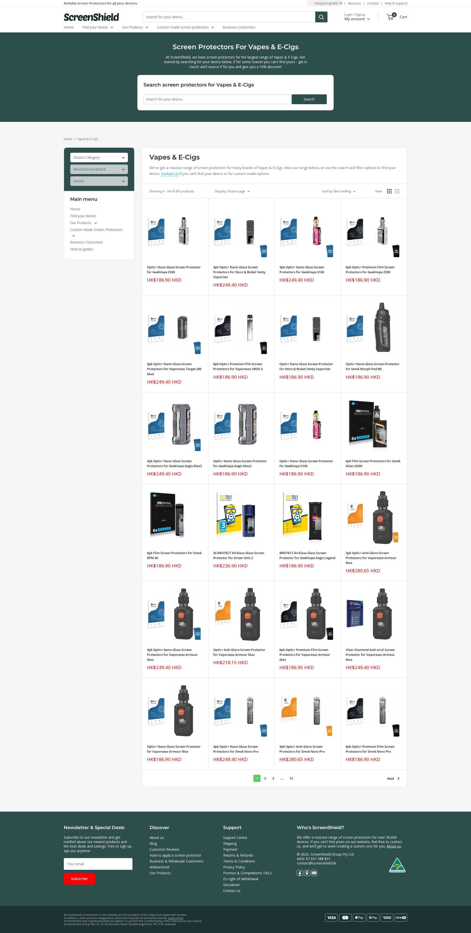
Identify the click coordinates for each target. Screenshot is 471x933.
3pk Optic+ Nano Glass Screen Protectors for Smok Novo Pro (236, 749)
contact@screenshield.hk (316, 863)
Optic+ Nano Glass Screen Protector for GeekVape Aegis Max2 (240, 463)
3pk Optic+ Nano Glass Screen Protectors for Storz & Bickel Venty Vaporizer (239, 272)
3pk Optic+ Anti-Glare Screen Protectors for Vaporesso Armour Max (371, 558)
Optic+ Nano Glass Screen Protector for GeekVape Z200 (174, 269)
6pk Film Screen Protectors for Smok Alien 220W (373, 463)
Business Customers (239, 27)
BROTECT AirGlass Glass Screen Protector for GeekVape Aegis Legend (307, 555)
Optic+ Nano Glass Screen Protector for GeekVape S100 (306, 463)
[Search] (321, 17)
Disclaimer (231, 884)
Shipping (229, 843)
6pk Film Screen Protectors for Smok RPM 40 (174, 555)
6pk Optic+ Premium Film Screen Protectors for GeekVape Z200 (370, 269)
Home (69, 27)
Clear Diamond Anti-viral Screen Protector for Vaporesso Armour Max (370, 654)
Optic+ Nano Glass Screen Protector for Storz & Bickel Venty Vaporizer (306, 366)
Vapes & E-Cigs (87, 139)
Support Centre (235, 837)
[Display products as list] (397, 191)
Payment (230, 849)
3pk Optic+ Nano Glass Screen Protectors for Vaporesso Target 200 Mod (174, 369)
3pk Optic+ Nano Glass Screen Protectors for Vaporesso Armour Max (172, 654)
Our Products (132, 27)
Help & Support (396, 3)
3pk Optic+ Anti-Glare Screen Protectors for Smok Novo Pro (302, 749)
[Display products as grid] (389, 191)
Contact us (169, 173)
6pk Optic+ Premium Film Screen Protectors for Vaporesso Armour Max (304, 654)
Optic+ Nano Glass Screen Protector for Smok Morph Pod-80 (372, 366)
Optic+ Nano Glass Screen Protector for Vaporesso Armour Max (174, 749)
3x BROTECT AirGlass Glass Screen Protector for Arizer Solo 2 (238, 555)
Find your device (95, 27)
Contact (373, 3)
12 (291, 778)
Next (390, 778)
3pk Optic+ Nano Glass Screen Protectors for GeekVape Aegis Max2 (174, 463)
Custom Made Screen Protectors (96, 229)
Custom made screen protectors (183, 27)
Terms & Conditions (239, 861)
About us (354, 3)
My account (355, 18)
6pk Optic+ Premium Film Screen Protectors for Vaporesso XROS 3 (237, 366)
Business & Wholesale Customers (176, 861)
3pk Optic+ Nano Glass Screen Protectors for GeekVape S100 (301, 269)
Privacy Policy (234, 867)
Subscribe (79, 878)
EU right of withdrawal (240, 878)
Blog (153, 843)
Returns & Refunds (238, 855)
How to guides (81, 249)
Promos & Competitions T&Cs (247, 873)
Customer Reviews (164, 849)
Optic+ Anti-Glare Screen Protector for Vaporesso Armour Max (239, 652)
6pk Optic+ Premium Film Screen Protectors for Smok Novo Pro (370, 749)
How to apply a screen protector (175, 855)
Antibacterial (159, 867)
